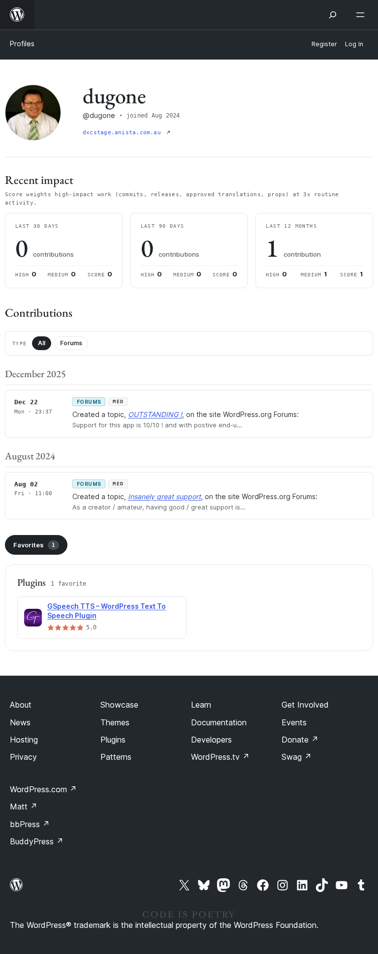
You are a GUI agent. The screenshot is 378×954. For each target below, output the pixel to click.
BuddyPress (36, 841)
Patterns (115, 757)
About (21, 705)
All (41, 343)
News (20, 722)
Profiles (22, 43)
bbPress (30, 824)
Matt (23, 806)
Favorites (34, 545)
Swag (297, 757)
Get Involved (305, 705)
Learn (201, 705)
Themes (114, 722)
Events (294, 722)
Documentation (219, 722)
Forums (71, 343)
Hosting (24, 740)
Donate (300, 740)
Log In (354, 44)
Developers (211, 740)
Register (324, 44)
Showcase (119, 705)
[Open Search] (332, 15)
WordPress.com (43, 789)
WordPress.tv (220, 757)
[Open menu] (362, 15)
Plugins (113, 740)
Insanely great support (164, 496)
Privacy (23, 757)
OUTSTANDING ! (155, 414)
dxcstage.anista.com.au (123, 132)
